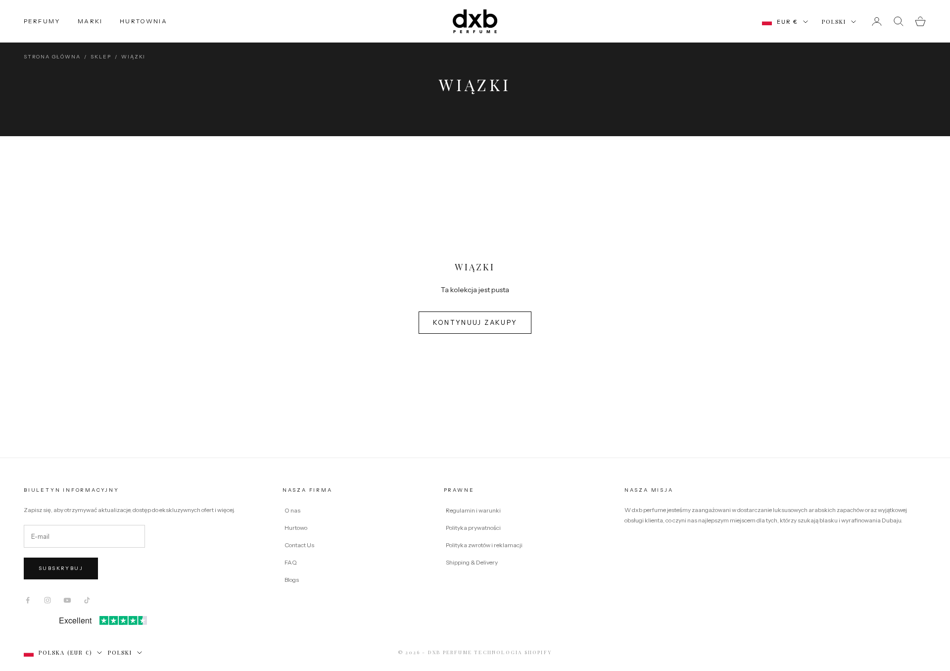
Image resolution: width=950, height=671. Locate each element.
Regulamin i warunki (473, 510)
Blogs (292, 579)
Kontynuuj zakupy (475, 322)
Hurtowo (296, 527)
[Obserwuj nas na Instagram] (47, 600)
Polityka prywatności (473, 527)
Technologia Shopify (513, 652)
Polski (834, 21)
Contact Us (299, 545)
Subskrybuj (61, 568)
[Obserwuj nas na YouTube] (67, 600)
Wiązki (133, 56)
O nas (292, 510)
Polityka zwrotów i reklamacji (484, 545)
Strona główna (52, 56)
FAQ (291, 562)
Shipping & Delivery (472, 562)
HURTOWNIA (143, 21)
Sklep (101, 56)
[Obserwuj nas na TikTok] (87, 600)
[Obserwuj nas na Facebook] (28, 600)
